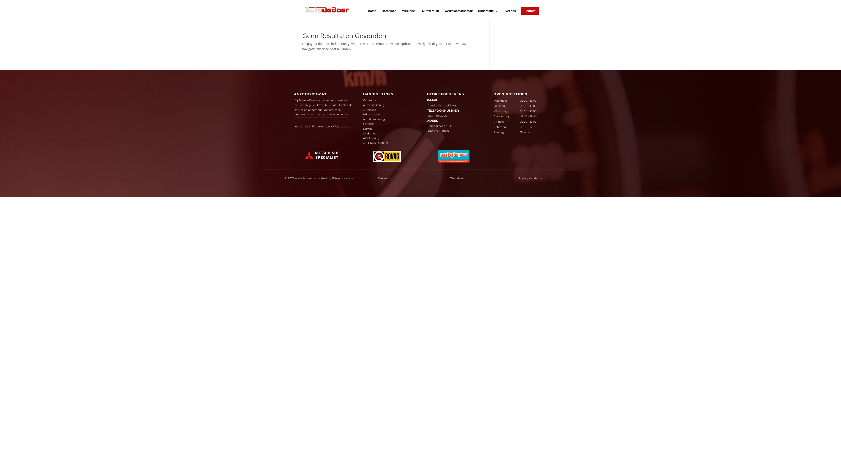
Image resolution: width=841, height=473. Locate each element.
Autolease (369, 109)
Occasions (389, 11)
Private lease (371, 114)
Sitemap (384, 178)
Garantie (368, 123)
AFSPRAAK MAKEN (375, 143)
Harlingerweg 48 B (440, 125)
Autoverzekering (373, 105)
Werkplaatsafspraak (459, 11)
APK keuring (371, 138)
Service (367, 128)
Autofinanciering (374, 119)
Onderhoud (486, 11)
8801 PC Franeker (439, 130)
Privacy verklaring (530, 178)
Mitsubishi (409, 11)
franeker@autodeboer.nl (443, 105)
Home (372, 11)
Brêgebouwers (342, 178)
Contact (530, 11)
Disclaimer (457, 178)
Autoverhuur (430, 11)
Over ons (510, 11)
